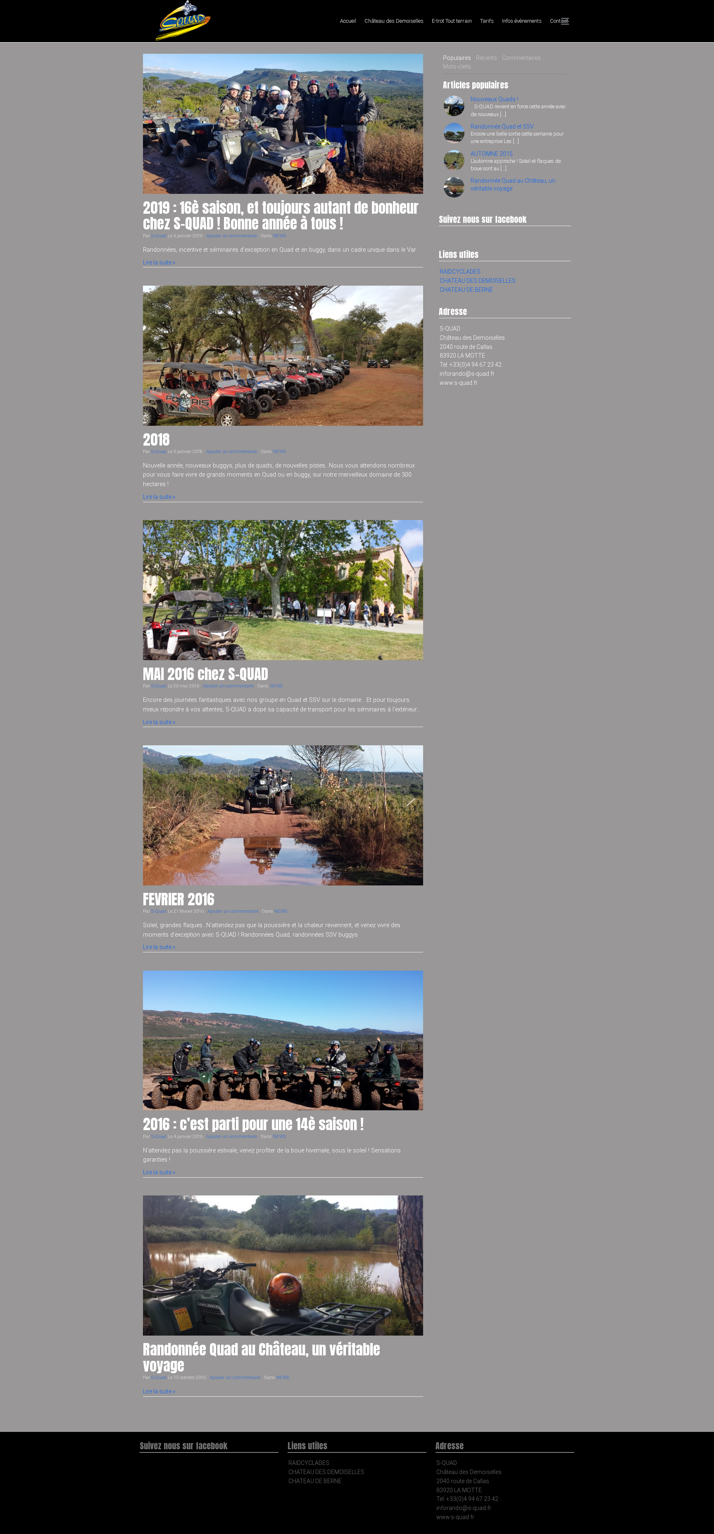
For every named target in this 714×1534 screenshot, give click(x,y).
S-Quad (159, 236)
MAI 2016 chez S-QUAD (205, 674)
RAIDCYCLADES (460, 271)
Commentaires (521, 58)
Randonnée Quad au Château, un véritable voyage (261, 1357)
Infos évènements (522, 21)
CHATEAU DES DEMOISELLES (478, 280)
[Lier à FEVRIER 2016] (283, 815)
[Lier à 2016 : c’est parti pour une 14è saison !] (283, 1041)
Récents (486, 58)
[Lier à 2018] (283, 356)
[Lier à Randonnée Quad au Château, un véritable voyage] (283, 1265)
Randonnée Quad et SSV (502, 126)
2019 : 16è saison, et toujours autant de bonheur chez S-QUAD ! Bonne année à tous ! (281, 216)
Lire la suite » (159, 262)
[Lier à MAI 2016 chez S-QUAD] (283, 590)
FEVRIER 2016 (178, 899)
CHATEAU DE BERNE (466, 289)
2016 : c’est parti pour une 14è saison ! (253, 1124)
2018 (156, 440)
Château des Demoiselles (394, 21)
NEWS (279, 236)
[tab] (457, 58)
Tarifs (487, 21)
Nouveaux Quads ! (494, 99)
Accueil (348, 21)
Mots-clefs (457, 66)
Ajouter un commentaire (231, 236)
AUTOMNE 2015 (492, 153)
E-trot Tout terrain (452, 21)
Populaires (457, 58)
